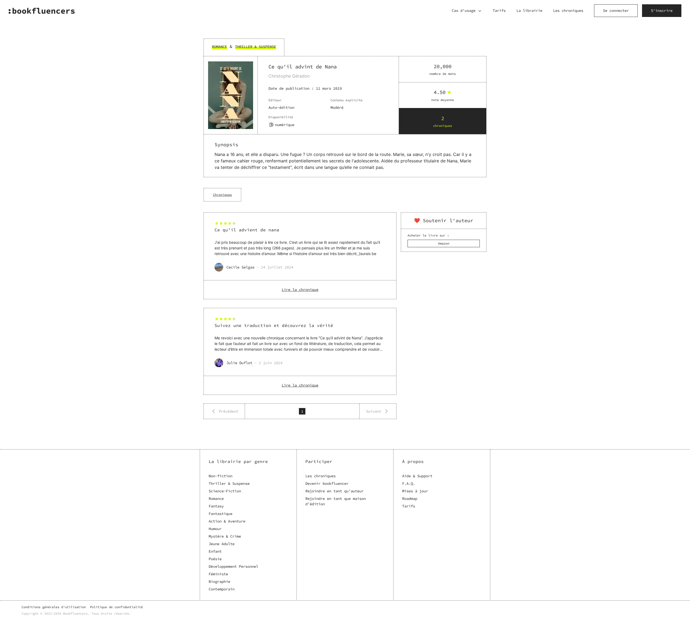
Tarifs (499, 10)
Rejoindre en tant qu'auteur (334, 491)
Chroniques (222, 195)
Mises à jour (415, 491)
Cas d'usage (463, 10)
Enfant (215, 551)
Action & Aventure (227, 521)
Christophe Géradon (289, 76)
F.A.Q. (408, 483)
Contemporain (221, 589)
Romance (216, 498)
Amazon (443, 243)
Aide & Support (417, 475)
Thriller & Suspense (229, 483)
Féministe (218, 574)
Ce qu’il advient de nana (247, 229)
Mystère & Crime (225, 536)
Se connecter (616, 10)
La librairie (529, 10)
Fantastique (220, 513)
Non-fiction (220, 475)
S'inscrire (661, 10)
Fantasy (216, 506)
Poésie (215, 558)
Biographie (219, 581)
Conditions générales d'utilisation (54, 607)
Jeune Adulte (221, 543)
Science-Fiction (225, 491)
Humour (215, 528)
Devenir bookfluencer (327, 483)
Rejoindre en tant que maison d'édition (335, 501)
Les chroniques (568, 10)
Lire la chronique (300, 289)
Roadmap (409, 498)
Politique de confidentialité (116, 607)
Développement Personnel (233, 566)
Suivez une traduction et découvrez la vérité (274, 325)
